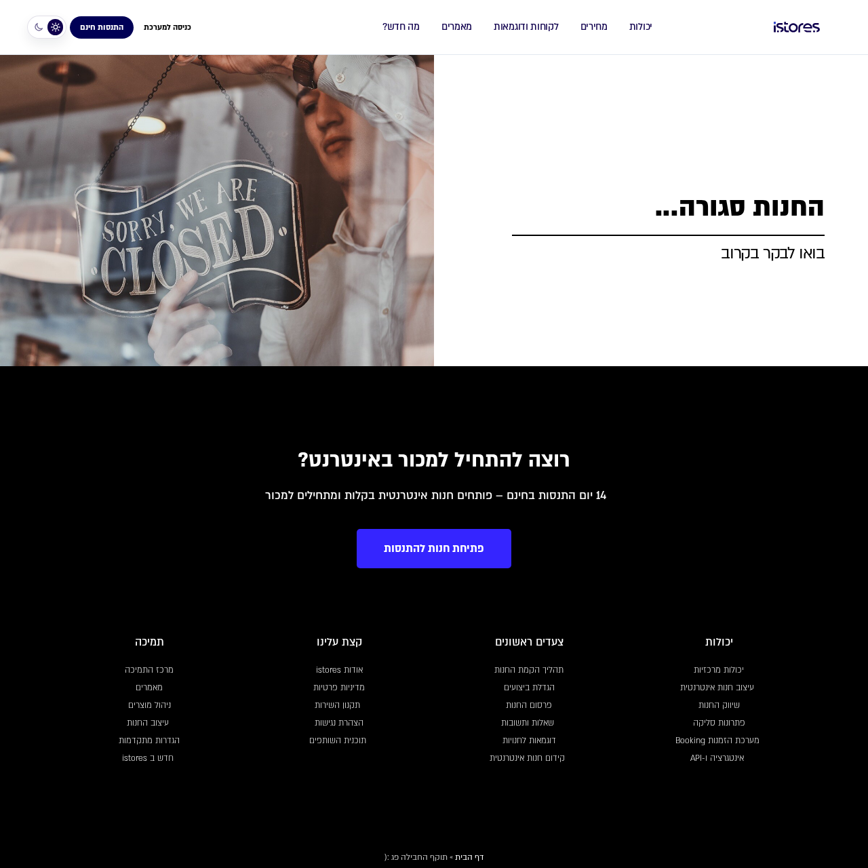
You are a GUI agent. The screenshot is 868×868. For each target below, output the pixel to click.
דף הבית (469, 857)
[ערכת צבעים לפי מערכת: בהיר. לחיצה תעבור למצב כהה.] (46, 27)
